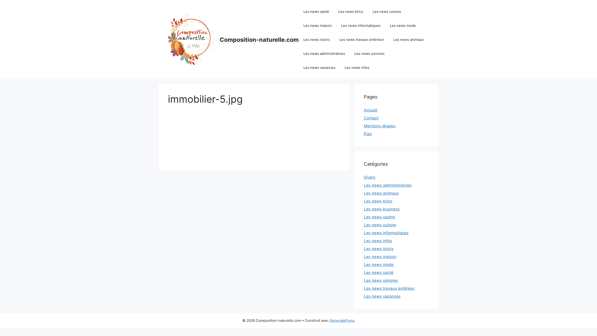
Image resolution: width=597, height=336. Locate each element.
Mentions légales (380, 126)
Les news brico (350, 11)
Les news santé (316, 11)
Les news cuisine (387, 11)
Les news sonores (369, 53)
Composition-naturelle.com (259, 39)
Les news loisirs (316, 39)
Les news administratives (324, 53)
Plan (368, 134)
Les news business (382, 209)
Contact (371, 118)
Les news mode (403, 25)
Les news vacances (319, 67)
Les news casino (379, 217)
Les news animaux (408, 39)
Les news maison (317, 25)
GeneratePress (342, 320)
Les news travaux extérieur (361, 39)
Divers (369, 177)
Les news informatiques (361, 25)
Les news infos (357, 67)
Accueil (370, 110)
